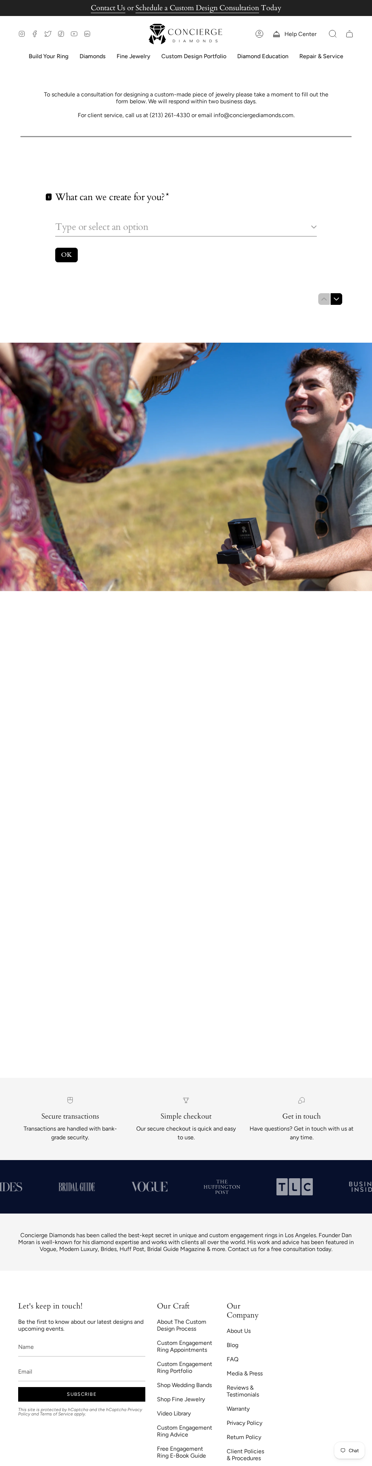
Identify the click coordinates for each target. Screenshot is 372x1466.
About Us (239, 1330)
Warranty (238, 1408)
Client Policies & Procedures (245, 1455)
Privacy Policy (244, 1422)
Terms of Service (56, 1414)
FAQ (232, 1359)
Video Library (174, 1413)
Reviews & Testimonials (243, 1391)
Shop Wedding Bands (184, 1385)
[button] (332, 34)
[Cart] (349, 34)
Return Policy (244, 1437)
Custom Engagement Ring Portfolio (184, 1367)
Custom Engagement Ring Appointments (184, 1346)
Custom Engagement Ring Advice (184, 1431)
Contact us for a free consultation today (279, 1249)
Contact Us (108, 8)
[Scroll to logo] (41, 1187)
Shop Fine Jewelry (181, 1399)
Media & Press (245, 1373)
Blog (232, 1345)
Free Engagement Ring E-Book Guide (181, 1452)
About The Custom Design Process (181, 1325)
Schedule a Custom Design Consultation (197, 8)
